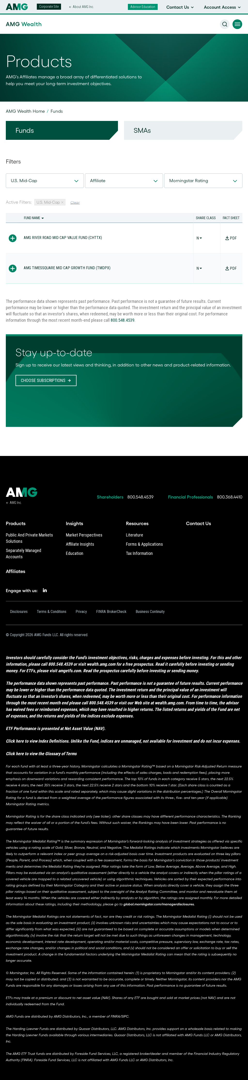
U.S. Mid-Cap (24, 180)
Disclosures (19, 611)
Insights (74, 523)
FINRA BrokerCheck (111, 611)
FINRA (115, 1016)
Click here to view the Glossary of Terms (41, 753)
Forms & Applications (144, 544)
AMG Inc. (16, 503)
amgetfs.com (69, 670)
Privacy (81, 611)
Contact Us (198, 523)
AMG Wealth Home (25, 111)
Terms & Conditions (51, 611)
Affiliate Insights (80, 544)
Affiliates (15, 571)
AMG (24, 24)
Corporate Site (49, 6)
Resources (137, 523)
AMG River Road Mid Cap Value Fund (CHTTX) (63, 237)
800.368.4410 (229, 497)
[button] (237, 24)
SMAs (142, 130)
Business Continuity (150, 611)
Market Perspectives (84, 534)
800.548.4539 (122, 320)
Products (15, 523)
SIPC (125, 1016)
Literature (134, 534)
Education (74, 553)
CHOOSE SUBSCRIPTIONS (43, 380)
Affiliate (97, 180)
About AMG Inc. (83, 7)
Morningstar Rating (188, 180)
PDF (233, 238)
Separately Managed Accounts (23, 553)
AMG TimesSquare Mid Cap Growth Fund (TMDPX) (67, 268)
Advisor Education (142, 7)
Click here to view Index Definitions (37, 741)
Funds (25, 130)
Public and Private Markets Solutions (29, 538)
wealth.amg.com (101, 664)
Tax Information (139, 553)
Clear (75, 202)
